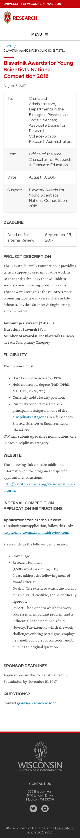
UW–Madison (32, 4)
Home (8, 46)
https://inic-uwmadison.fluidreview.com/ (36, 532)
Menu (36, 34)
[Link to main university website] (40, 771)
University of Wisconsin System (50, 830)
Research (25, 18)
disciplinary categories (30, 417)
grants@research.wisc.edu (38, 703)
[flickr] (45, 808)
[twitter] (33, 808)
